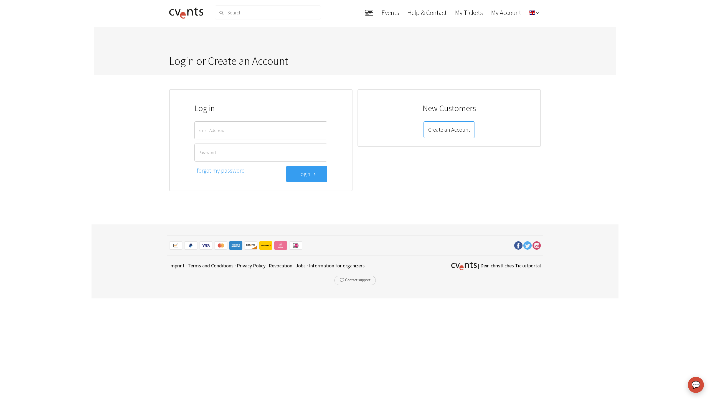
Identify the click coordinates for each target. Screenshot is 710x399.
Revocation (280, 265)
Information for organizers (337, 265)
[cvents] (188, 12)
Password (207, 152)
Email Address (211, 130)
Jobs (301, 265)
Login (306, 173)
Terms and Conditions (211, 265)
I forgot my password (219, 170)
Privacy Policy (251, 265)
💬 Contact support (355, 280)
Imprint (176, 265)
